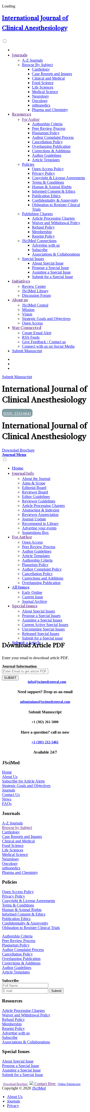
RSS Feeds (31, 337)
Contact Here (45, 1084)
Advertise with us (46, 245)
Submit (56, 991)
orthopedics (41, 105)
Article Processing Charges (53, 218)
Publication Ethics (46, 196)
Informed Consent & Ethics (53, 191)
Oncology (40, 101)
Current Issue (32, 597)
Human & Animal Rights (52, 187)
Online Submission (69, 1084)
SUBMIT (10, 678)
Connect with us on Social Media (48, 346)
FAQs (7, 803)
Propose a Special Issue (50, 268)
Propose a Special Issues (41, 616)
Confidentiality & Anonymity (55, 200)
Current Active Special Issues (45, 625)
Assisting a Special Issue (51, 272)
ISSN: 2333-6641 (17, 413)
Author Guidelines (46, 155)
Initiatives (21, 282)
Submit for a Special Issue (52, 277)
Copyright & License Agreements (58, 178)
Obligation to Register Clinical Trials (31, 928)
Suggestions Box (35, 532)
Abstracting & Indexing (40, 510)
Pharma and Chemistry (50, 110)
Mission (28, 310)
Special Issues (33, 259)
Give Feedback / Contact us (44, 342)
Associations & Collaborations (56, 254)
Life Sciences (42, 87)
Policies (28, 164)
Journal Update (34, 519)
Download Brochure (15, 1084)
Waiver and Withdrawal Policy (56, 223)
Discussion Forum (36, 295)
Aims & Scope (33, 483)
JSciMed (39, 1088)
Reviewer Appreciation (40, 514)
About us (20, 300)
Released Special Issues (40, 634)
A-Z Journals (32, 60)
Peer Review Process (48, 128)
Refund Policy (43, 227)
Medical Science (45, 92)
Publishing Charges (37, 214)
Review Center (34, 286)
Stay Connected (26, 328)
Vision (27, 314)
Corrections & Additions (51, 151)
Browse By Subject (37, 65)
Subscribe (40, 250)
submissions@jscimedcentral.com (45, 702)
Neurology (40, 96)
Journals (19, 55)
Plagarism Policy (35, 565)
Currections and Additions (42, 578)
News (6, 799)
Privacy (13, 1106)
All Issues (20, 588)
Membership (42, 232)
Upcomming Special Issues (43, 629)
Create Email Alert (36, 333)
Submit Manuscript (27, 351)
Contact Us (11, 795)
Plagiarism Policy (46, 133)
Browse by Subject (17, 827)
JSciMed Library (35, 291)
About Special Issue (48, 263)
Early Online (32, 592)
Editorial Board (34, 487)
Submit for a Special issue (42, 638)
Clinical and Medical (48, 78)
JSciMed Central (35, 305)
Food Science (43, 83)
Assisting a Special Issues (42, 620)
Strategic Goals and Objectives (46, 319)
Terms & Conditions (48, 182)
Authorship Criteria (47, 124)
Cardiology (41, 69)
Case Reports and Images (52, 74)
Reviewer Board (35, 492)
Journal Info (23, 474)
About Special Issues (38, 611)
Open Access (32, 323)
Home (18, 469)
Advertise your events (39, 528)
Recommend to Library (40, 523)
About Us (10, 777)
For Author (31, 119)
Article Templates (46, 160)
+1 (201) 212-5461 (45, 742)
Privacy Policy (43, 173)
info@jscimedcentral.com (47, 682)
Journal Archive (34, 601)
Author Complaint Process (53, 137)
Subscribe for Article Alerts (23, 781)
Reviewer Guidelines (38, 501)
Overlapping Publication (51, 146)
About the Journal (36, 479)
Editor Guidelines (36, 496)
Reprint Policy (43, 236)
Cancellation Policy (47, 142)
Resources (21, 115)
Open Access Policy (48, 169)
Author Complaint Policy (42, 569)
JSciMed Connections (39, 241)
